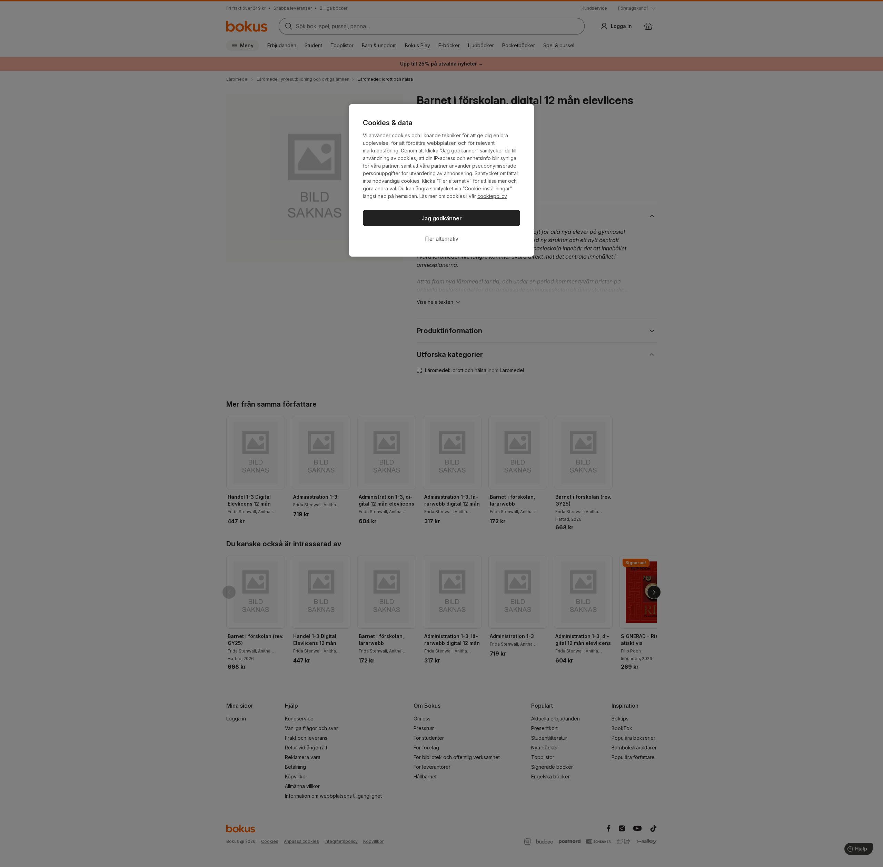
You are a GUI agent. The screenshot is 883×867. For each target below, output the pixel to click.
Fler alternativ (441, 238)
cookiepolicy (492, 196)
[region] (441, 180)
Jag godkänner (441, 218)
